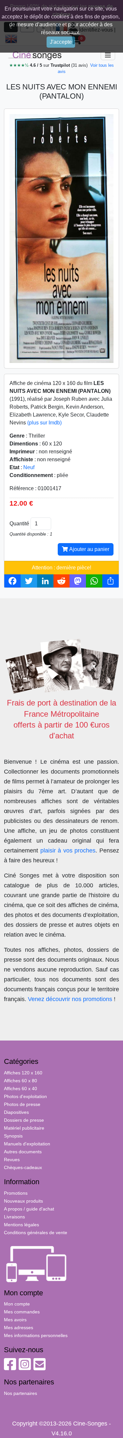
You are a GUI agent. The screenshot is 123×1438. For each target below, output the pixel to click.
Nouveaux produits (23, 1201)
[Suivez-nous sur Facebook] (10, 1367)
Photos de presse (22, 1104)
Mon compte (17, 1303)
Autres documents (23, 1151)
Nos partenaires (20, 1393)
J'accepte (61, 42)
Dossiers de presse (24, 1120)
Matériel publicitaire (24, 1128)
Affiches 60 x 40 (20, 1088)
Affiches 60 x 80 (20, 1080)
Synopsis (13, 1135)
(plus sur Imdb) (44, 422)
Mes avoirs (15, 1319)
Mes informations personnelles (36, 1335)
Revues (12, 1159)
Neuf (28, 467)
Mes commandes (22, 1311)
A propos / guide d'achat (29, 1208)
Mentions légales (21, 1224)
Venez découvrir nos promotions (70, 999)
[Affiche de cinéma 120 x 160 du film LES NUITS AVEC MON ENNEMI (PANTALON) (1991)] (61, 238)
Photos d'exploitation (25, 1096)
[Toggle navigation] (108, 55)
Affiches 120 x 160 (23, 1072)
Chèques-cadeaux (23, 1167)
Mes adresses (18, 1327)
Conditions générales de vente (35, 1232)
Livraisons (14, 1216)
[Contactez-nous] (39, 1367)
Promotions (16, 1193)
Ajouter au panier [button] (88, 549)
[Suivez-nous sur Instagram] (25, 1367)
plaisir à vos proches (68, 850)
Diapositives (16, 1112)
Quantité (19, 523)
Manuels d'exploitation (27, 1143)
